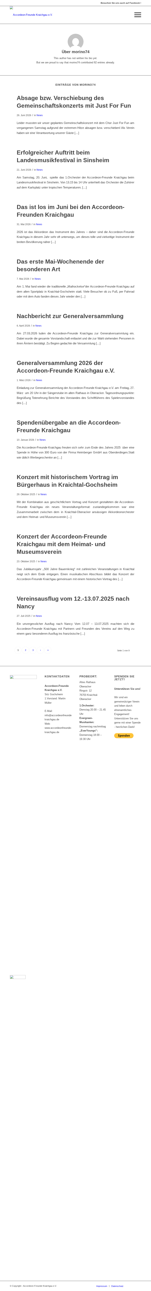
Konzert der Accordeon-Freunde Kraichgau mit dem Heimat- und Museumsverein (62, 544)
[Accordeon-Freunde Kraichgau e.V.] (31, 15)
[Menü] (135, 15)
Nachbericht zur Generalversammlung (70, 316)
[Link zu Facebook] (132, 1286)
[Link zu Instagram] (138, 1286)
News (40, 115)
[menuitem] (135, 15)
